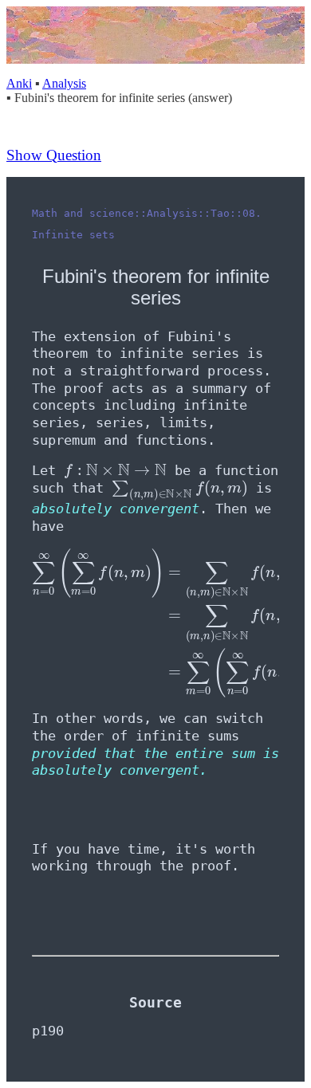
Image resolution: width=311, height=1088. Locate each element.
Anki (19, 83)
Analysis (64, 83)
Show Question (53, 155)
